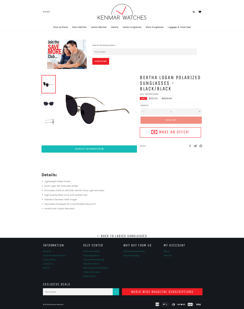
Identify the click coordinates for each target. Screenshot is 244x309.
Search (46, 268)
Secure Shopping (131, 255)
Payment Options (91, 264)
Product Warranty (91, 272)
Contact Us (48, 264)
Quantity (144, 105)
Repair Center (89, 276)
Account (46, 12)
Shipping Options (91, 255)
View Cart (168, 255)
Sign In (167, 251)
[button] (60, 27)
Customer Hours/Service (54, 255)
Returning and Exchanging (95, 268)
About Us (47, 251)
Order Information (91, 251)
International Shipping (93, 259)
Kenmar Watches (57, 304)
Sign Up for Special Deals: (103, 45)
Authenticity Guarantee (134, 251)
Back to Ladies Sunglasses (123, 236)
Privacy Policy (49, 259)
